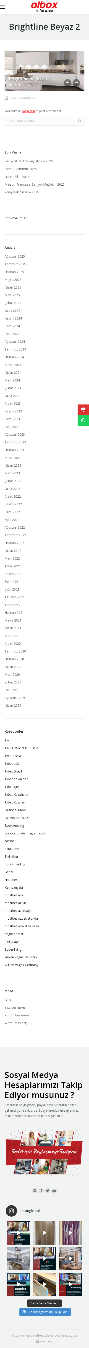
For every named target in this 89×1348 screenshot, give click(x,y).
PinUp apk (12, 941)
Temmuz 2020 (15, 651)
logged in (28, 111)
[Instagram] (35, 1190)
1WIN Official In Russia (21, 748)
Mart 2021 (12, 636)
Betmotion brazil (17, 818)
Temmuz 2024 (15, 349)
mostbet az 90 (15, 903)
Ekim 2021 (12, 581)
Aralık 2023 (13, 403)
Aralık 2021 (13, 566)
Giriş (8, 1000)
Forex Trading (15, 864)
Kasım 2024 (13, 318)
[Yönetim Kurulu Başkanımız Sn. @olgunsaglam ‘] (18, 1233)
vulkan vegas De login (21, 957)
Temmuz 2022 (15, 535)
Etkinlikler (11, 856)
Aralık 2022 (13, 496)
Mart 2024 (12, 380)
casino (9, 841)
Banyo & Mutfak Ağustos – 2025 (29, 161)
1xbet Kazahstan (17, 794)
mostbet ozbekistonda (21, 918)
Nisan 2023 (13, 465)
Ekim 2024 (12, 326)
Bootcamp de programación (26, 833)
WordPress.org (15, 1023)
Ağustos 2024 (15, 341)
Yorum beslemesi (17, 1015)
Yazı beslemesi (15, 1007)
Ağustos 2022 (15, 527)
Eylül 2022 (12, 519)
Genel (9, 872)
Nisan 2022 (13, 550)
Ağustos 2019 (15, 698)
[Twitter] (47, 1190)
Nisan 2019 (13, 705)
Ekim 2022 (12, 512)
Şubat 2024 (13, 388)
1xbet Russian (15, 802)
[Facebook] (41, 1190)
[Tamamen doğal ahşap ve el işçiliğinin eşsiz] (70, 1233)
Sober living (13, 949)
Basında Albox (15, 810)
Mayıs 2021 (13, 620)
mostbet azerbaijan (19, 910)
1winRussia (13, 756)
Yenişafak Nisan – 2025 (22, 192)
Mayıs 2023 (13, 457)
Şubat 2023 (13, 481)
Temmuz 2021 (15, 605)
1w (7, 740)
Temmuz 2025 (15, 264)
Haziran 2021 (14, 612)
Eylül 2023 (12, 427)
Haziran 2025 (14, 272)
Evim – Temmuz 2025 (21, 169)
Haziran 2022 (14, 543)
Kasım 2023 (13, 411)
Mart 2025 (12, 295)
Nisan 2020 (13, 667)
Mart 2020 (12, 674)
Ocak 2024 (12, 396)
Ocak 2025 (12, 310)
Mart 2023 (12, 473)
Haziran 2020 (14, 659)
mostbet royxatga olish (22, 926)
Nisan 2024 (13, 372)
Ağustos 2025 (15, 256)
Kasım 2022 (13, 504)
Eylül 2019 (12, 690)
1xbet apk (12, 763)
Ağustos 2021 (15, 597)
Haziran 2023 (14, 450)
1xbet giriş (12, 787)
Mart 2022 (12, 558)
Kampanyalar (14, 887)
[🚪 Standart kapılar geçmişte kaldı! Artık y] (44, 1233)
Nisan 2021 (13, 628)
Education (12, 849)
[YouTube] (54, 1191)
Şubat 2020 (13, 682)
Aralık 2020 (13, 643)
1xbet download (16, 779)
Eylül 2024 (12, 334)
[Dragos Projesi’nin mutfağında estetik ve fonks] (70, 1258)
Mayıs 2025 (13, 279)
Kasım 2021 (13, 574)
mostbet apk (14, 895)
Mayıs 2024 (13, 365)
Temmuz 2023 (15, 442)
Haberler (11, 879)
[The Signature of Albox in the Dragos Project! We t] (18, 1258)
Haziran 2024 (14, 357)
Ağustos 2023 (15, 434)
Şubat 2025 (13, 303)
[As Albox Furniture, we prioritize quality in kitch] (44, 1284)
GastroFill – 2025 (17, 176)
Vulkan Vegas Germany (21, 965)
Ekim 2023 (12, 419)
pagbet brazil (14, 934)
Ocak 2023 (12, 488)
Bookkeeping (14, 825)
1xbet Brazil (13, 771)
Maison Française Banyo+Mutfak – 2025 (35, 184)
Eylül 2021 (12, 589)
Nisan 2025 (13, 287)
